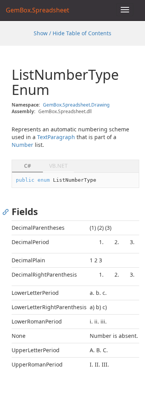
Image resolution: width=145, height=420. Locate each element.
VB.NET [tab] (58, 165)
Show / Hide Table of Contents (72, 33)
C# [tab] (27, 165)
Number (22, 144)
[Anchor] (7, 212)
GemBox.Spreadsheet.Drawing (76, 105)
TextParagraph (56, 137)
